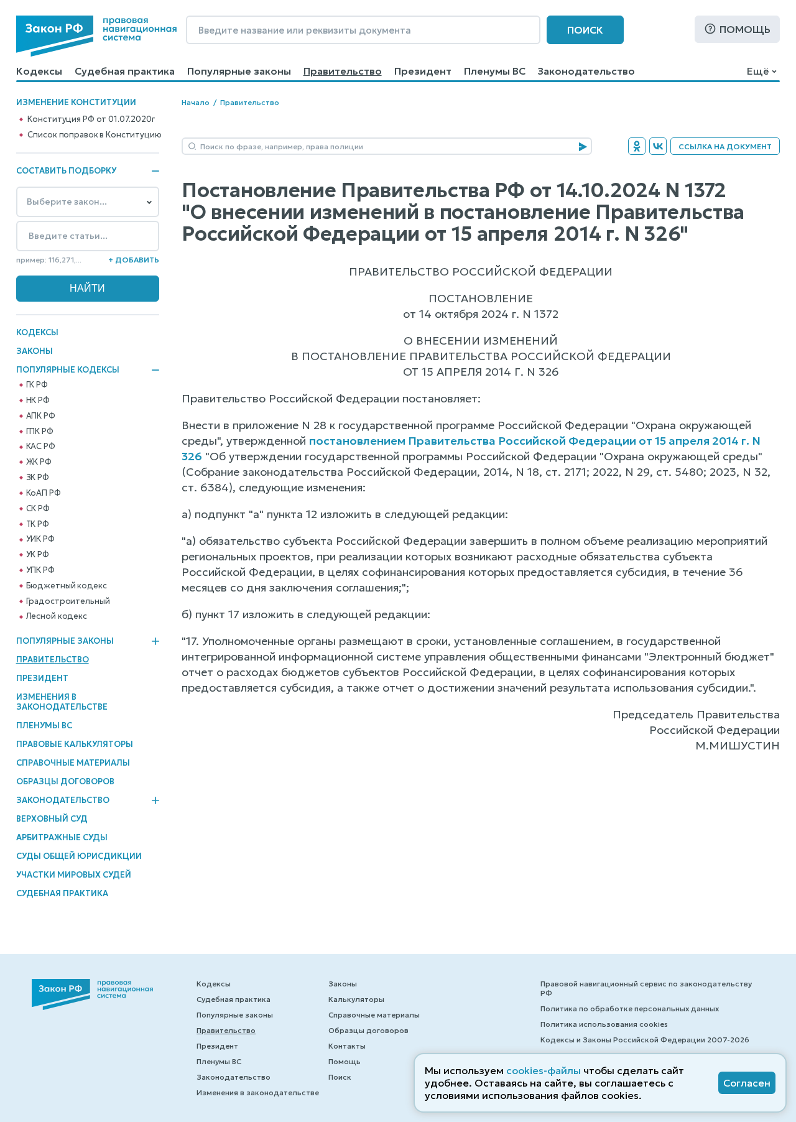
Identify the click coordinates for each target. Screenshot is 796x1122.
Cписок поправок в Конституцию (94, 135)
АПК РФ (40, 416)
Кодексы (39, 71)
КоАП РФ (43, 493)
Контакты (347, 1045)
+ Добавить (133, 259)
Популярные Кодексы (67, 370)
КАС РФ (40, 447)
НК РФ (38, 401)
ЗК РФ (37, 478)
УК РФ (37, 555)
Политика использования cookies (604, 1024)
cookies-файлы (543, 1070)
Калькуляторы (356, 999)
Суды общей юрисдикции (79, 856)
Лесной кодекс (56, 616)
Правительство (342, 71)
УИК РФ (40, 539)
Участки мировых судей (73, 874)
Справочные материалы (73, 763)
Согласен (747, 1083)
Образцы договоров (65, 781)
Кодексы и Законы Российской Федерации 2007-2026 (644, 1039)
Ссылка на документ (725, 146)
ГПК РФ (39, 432)
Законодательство (586, 71)
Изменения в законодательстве (62, 702)
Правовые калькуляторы (74, 744)
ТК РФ (37, 524)
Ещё (758, 71)
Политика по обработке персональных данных (629, 1008)
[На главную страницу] (96, 36)
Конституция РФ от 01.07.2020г (90, 119)
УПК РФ (40, 570)
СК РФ (38, 509)
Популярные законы (239, 71)
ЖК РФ (39, 462)
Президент (422, 71)
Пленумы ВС (494, 71)
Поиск (585, 30)
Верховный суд (52, 819)
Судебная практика (125, 71)
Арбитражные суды (62, 837)
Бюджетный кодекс (66, 586)
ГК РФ (37, 385)
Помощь (745, 29)
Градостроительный (68, 601)
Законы (34, 351)
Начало (196, 102)
